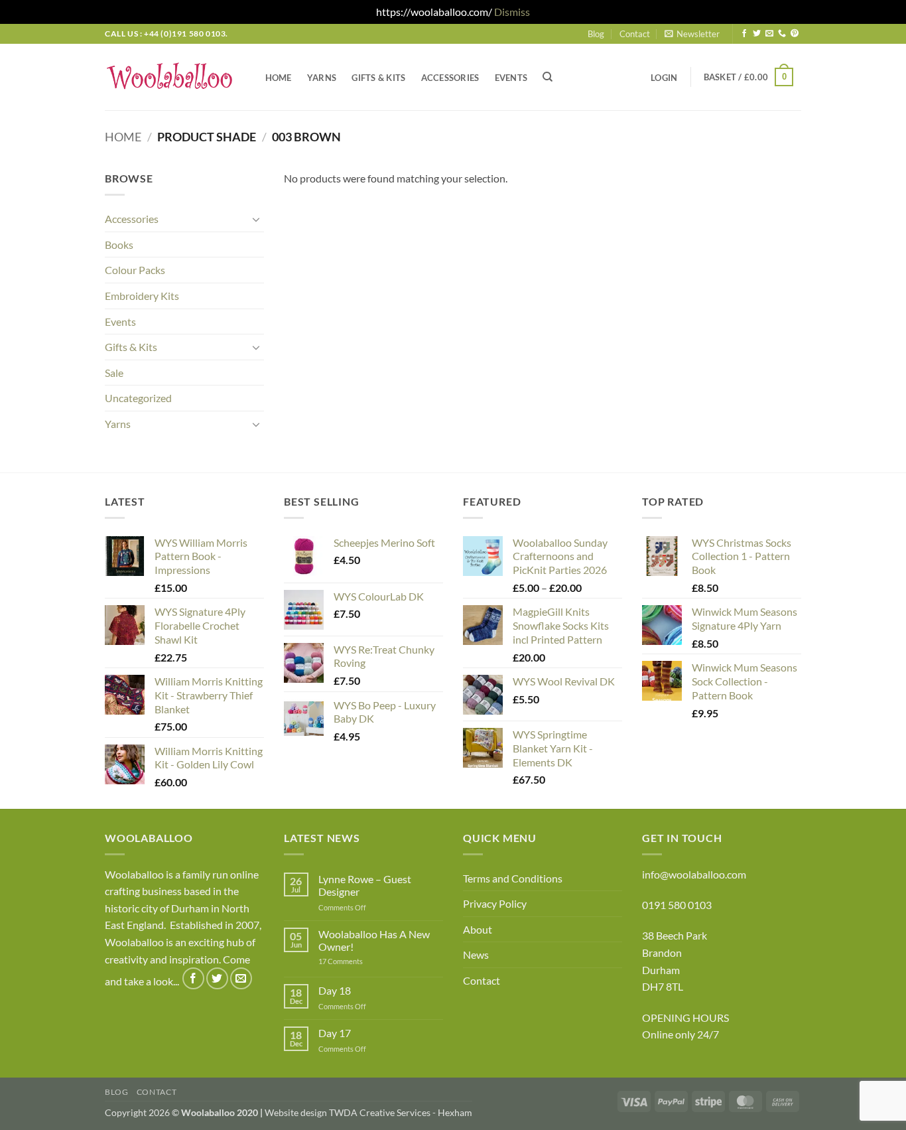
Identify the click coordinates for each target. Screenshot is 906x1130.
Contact (634, 34)
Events (511, 77)
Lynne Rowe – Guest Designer (364, 885)
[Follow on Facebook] (744, 33)
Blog (596, 34)
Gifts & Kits (378, 77)
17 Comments (360, 961)
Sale (114, 372)
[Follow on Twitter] (757, 33)
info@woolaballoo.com (694, 874)
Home (278, 77)
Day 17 (334, 1032)
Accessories (450, 77)
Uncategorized (138, 397)
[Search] (548, 77)
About (477, 929)
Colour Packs (135, 269)
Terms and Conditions (512, 878)
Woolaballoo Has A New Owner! (374, 940)
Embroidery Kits (142, 295)
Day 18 (334, 990)
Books (119, 244)
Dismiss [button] (512, 11)
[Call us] (782, 33)
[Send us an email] (769, 33)
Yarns (321, 77)
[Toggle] (256, 219)
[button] (692, 34)
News (476, 954)
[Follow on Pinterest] (795, 33)
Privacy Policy (495, 903)
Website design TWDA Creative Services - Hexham (368, 1112)
